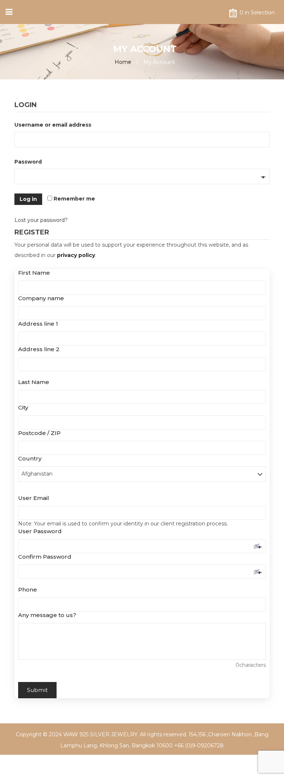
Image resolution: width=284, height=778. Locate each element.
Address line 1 (40, 323)
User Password (42, 531)
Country (31, 458)
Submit (37, 689)
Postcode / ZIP (41, 432)
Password (29, 161)
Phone (29, 589)
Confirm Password (46, 556)
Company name (43, 298)
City (25, 407)
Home (123, 62)
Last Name (35, 381)
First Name (36, 272)
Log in (28, 199)
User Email (35, 497)
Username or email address (54, 124)
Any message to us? (47, 614)
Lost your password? (41, 220)
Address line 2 (39, 349)
